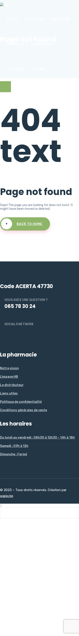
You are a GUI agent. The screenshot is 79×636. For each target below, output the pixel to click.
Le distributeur (43, 44)
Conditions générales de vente (23, 410)
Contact (38, 69)
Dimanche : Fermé (13, 454)
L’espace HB (60, 19)
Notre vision (34, 19)
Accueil (12, 19)
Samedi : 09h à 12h (14, 446)
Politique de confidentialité (21, 402)
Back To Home (24, 224)
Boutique (14, 44)
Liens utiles (15, 69)
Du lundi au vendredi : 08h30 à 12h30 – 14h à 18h (37, 437)
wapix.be (6, 496)
